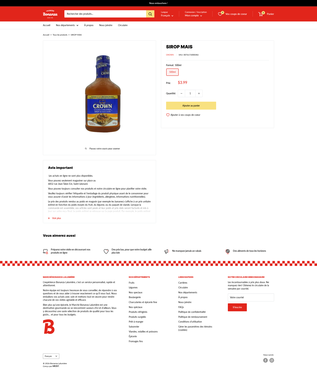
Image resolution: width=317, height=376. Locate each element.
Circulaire (122, 25)
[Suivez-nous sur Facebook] (265, 360)
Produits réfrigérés (138, 311)
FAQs (181, 307)
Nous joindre (105, 25)
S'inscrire (237, 307)
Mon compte (192, 15)
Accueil (46, 25)
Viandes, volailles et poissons (143, 331)
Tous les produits (60, 35)
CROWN (170, 54)
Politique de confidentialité (192, 311)
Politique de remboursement (192, 316)
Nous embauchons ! (158, 3)
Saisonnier (134, 326)
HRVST (56, 366)
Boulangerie (135, 297)
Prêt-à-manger (136, 321)
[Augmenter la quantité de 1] (198, 93)
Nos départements (65, 25)
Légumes (133, 287)
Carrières (182, 282)
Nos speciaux (135, 292)
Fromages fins (136, 341)
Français (48, 356)
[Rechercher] (150, 14)
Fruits (131, 282)
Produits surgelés (137, 316)
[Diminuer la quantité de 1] (181, 93)
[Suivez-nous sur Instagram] (271, 360)
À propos (88, 25)
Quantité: (171, 93)
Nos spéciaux (135, 307)
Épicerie (133, 336)
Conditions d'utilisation (190, 321)
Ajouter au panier (191, 105)
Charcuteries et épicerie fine (143, 302)
